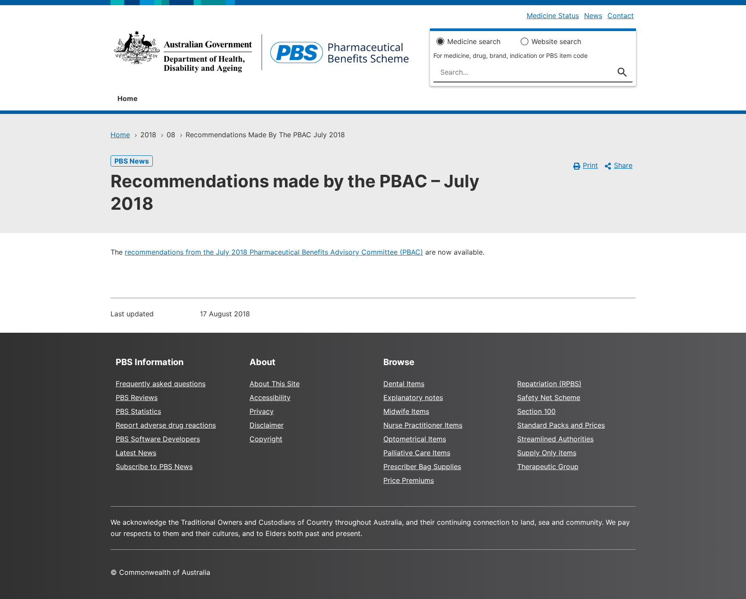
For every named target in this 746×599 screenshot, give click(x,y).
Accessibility (270, 397)
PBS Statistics (138, 411)
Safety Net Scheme (548, 397)
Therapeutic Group (547, 466)
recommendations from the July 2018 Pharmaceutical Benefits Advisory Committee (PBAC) (274, 252)
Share (623, 165)
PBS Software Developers (158, 439)
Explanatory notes (413, 397)
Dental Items (403, 383)
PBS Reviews (137, 397)
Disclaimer (267, 425)
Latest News (136, 452)
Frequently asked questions (160, 383)
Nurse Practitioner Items (422, 425)
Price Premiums (408, 480)
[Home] (261, 54)
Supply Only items (546, 452)
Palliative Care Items (416, 452)
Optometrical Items (414, 439)
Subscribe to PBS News (154, 466)
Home (127, 98)
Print (590, 165)
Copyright (266, 439)
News (593, 15)
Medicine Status (553, 15)
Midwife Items (406, 411)
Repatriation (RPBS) (549, 383)
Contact (620, 15)
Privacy (262, 411)
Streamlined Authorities (555, 439)
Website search (556, 41)
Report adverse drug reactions (166, 425)
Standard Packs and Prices (561, 425)
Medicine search (473, 41)
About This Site (275, 383)
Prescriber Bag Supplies (422, 466)
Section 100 (536, 411)
